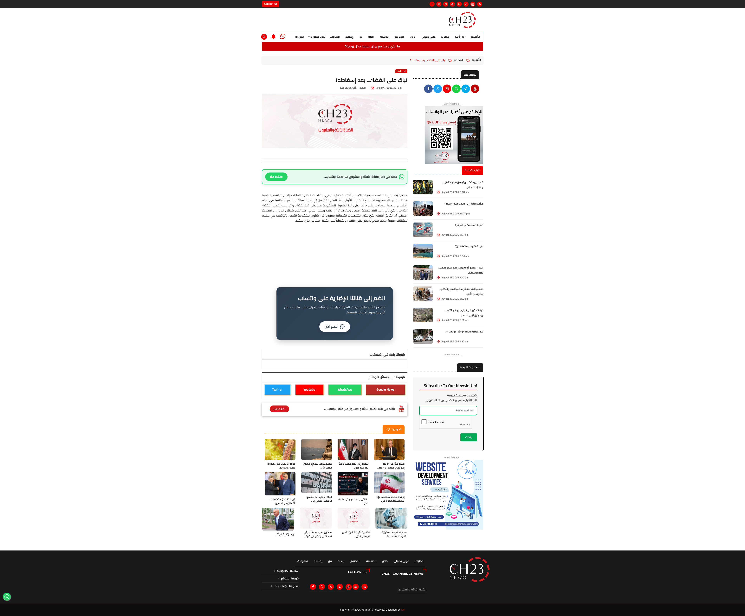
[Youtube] (452, 4)
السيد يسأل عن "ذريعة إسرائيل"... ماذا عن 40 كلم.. (391, 466)
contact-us (270, 3)
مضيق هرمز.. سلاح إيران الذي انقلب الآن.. (317, 466)
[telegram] (466, 4)
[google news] (472, 4)
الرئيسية (475, 36)
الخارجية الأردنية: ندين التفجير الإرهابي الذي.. (355, 534)
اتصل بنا (299, 36)
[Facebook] (432, 4)
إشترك (468, 437)
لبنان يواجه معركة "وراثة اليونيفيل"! (464, 332)
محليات (445, 36)
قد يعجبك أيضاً (393, 429)
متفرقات (335, 36)
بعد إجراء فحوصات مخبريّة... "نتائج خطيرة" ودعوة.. (393, 534)
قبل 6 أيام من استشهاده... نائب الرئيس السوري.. (282, 501)
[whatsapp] (282, 36)
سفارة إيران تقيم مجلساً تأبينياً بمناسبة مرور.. (353, 466)
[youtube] (475, 89)
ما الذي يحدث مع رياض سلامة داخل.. (353, 501)
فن (360, 36)
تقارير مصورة (317, 36)
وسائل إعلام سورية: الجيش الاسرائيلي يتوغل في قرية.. (318, 534)
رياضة (371, 36)
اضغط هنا (276, 177)
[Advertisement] (334, 250)
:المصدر (353, 87)
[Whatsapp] (459, 4)
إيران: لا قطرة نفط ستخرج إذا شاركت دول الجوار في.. (390, 499)
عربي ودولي (428, 36)
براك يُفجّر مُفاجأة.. (285, 534)
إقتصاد (349, 36)
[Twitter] (438, 4)
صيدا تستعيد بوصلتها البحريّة (469, 246)
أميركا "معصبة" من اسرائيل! (469, 225)
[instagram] (445, 4)
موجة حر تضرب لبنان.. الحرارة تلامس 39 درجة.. (281, 466)
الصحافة (400, 36)
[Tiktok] (348, 587)
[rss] (365, 587)
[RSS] (479, 4)
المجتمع (384, 36)
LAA (403, 609)
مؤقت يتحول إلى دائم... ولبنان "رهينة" (463, 204)
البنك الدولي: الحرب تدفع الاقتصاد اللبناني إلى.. (319, 499)
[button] (273, 36)
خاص (413, 36)
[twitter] (437, 89)
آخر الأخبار (460, 36)
